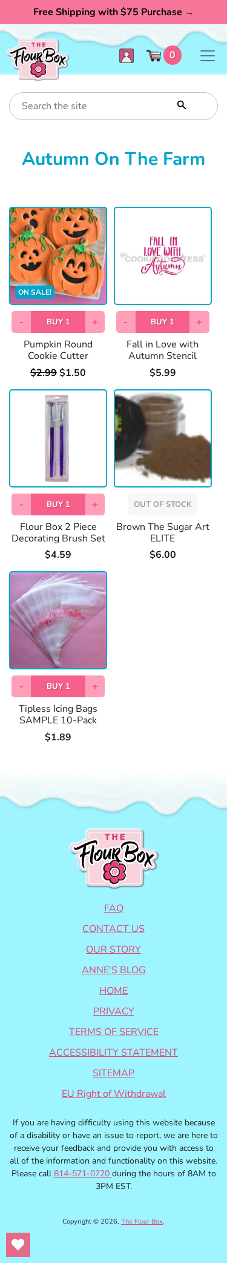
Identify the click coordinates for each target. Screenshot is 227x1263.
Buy (58, 322)
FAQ (113, 908)
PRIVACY (113, 1011)
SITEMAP (113, 1073)
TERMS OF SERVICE (114, 1032)
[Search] (180, 103)
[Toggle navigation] (207, 55)
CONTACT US (113, 929)
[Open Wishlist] (18, 1245)
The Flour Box (142, 1221)
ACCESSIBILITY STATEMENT (113, 1052)
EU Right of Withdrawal (114, 1094)
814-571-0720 (83, 1173)
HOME (113, 990)
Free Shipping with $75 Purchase (113, 12)
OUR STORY (113, 949)
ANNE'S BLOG (114, 970)
